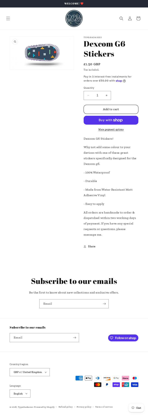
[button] (8, 18)
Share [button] (92, 246)
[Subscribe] (104, 303)
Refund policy (66, 407)
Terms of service (104, 407)
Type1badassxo (26, 407)
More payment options (111, 129)
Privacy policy (84, 407)
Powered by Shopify (44, 407)
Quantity (89, 87)
